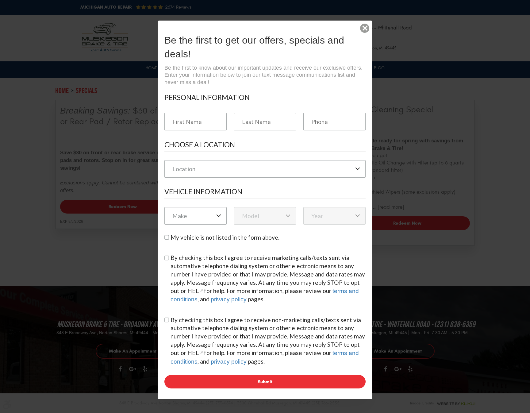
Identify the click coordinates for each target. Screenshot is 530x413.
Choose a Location (199, 145)
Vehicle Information (203, 191)
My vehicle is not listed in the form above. (225, 237)
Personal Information (207, 97)
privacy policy (229, 299)
